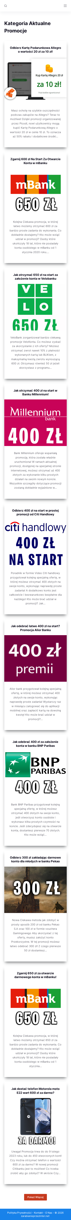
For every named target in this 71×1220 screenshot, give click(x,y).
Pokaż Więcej (35, 1197)
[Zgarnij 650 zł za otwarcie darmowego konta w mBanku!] (35, 1005)
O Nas (48, 1212)
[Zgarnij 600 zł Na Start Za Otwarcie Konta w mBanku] (35, 191)
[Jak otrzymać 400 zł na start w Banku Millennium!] (35, 422)
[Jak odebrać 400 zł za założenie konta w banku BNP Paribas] (35, 774)
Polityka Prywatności (19, 1212)
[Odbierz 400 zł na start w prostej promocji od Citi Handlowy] (35, 543)
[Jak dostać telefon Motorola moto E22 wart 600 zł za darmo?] (35, 1121)
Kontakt (38, 1212)
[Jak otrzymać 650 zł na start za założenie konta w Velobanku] (35, 307)
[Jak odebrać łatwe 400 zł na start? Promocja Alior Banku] (35, 658)
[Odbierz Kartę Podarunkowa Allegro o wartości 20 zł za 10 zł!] (35, 80)
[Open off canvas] (65, 5)
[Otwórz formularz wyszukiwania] (5, 6)
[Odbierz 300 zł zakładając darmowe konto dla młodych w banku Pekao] (35, 890)
